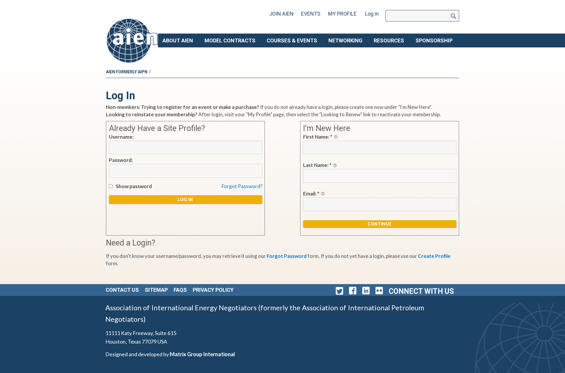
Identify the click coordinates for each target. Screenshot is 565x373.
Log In (185, 199)
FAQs (180, 290)
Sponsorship (434, 40)
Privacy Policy (213, 290)
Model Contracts (230, 40)
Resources (389, 40)
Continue (380, 223)
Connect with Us (421, 291)
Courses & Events (292, 40)
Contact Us (122, 290)
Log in (372, 14)
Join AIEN (281, 14)
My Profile (342, 14)
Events (310, 14)
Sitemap (156, 290)
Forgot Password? (242, 186)
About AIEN (177, 40)
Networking (345, 40)
